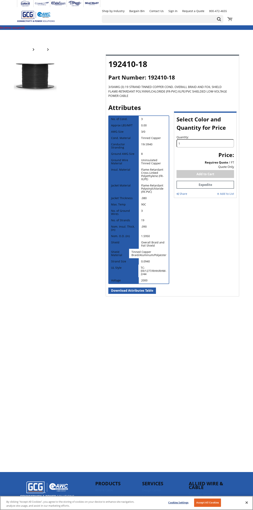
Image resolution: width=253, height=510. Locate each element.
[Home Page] (40, 16)
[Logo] (47, 490)
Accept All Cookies (207, 502)
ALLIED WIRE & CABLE (206, 485)
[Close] (246, 502)
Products (108, 483)
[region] (126, 503)
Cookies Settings (178, 502)
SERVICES (152, 483)
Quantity (182, 137)
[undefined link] (25, 3)
